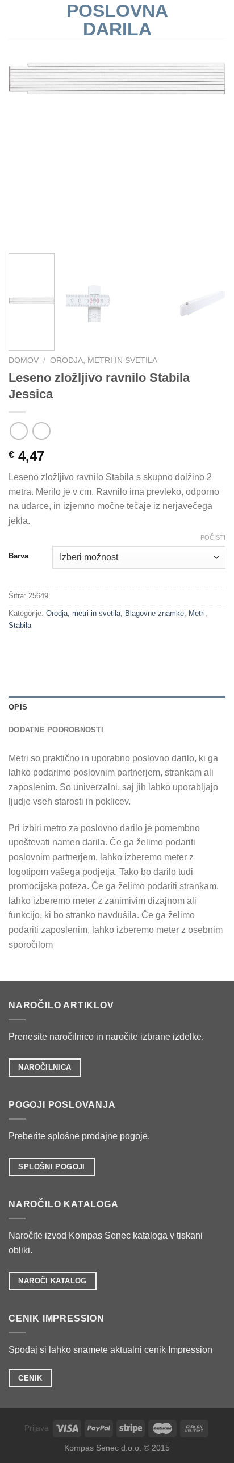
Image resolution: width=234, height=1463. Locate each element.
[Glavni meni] (15, 20)
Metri (197, 613)
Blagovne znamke (154, 613)
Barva (18, 556)
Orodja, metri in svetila (103, 360)
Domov (24, 360)
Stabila (20, 625)
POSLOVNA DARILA (117, 20)
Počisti (212, 537)
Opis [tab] (18, 707)
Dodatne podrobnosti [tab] (56, 730)
